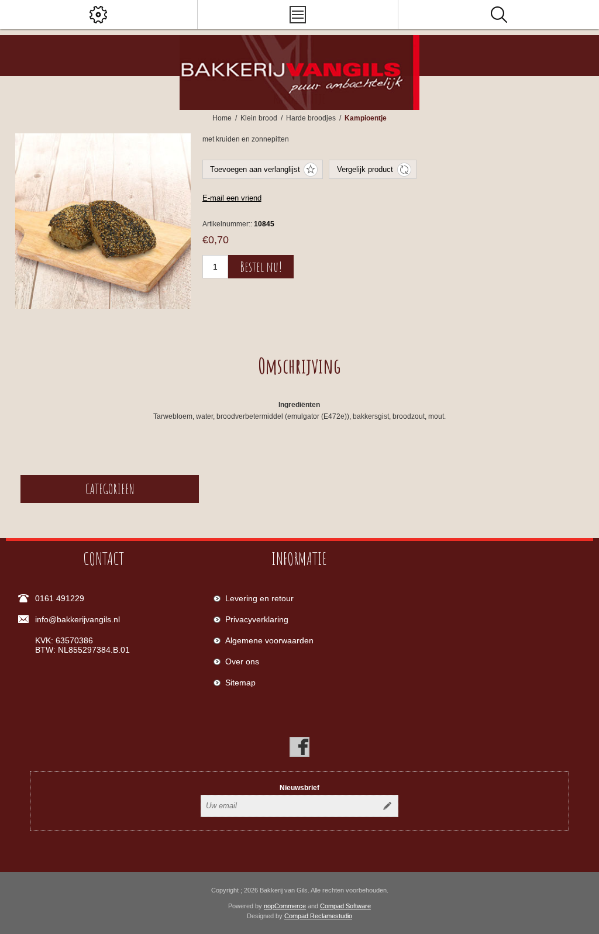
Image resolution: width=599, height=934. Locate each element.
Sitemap (240, 682)
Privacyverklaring (256, 619)
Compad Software (345, 905)
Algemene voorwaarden (269, 640)
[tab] (299, 365)
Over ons (242, 661)
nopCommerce (285, 905)
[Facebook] (299, 746)
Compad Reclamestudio (318, 915)
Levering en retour (259, 598)
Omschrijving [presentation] (299, 365)
